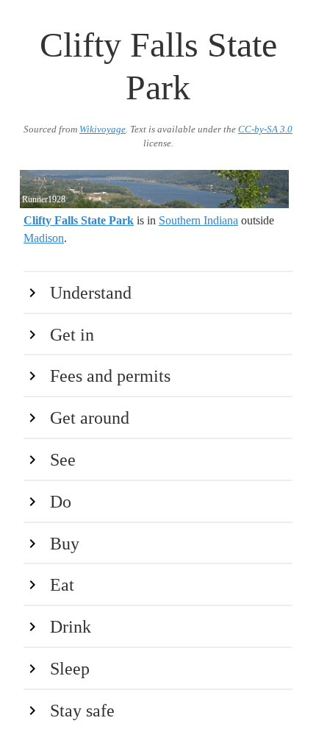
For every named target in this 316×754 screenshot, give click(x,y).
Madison (44, 238)
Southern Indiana (198, 220)
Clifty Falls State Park (79, 220)
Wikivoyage (102, 129)
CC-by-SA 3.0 (265, 129)
